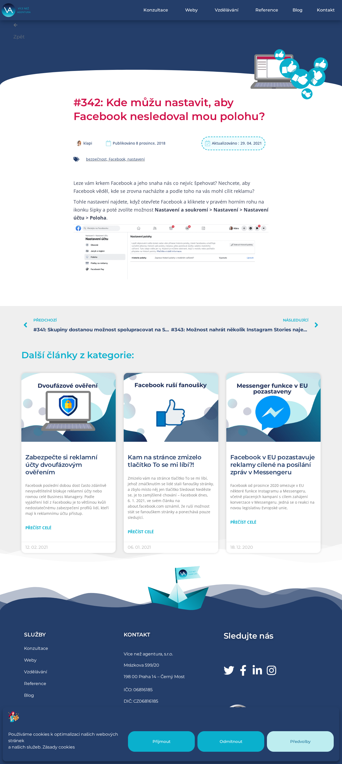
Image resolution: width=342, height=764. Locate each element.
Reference (266, 10)
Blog (297, 10)
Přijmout (161, 741)
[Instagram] (271, 670)
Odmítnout (231, 741)
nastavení (136, 159)
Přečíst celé (38, 527)
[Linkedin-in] (257, 670)
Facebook (117, 159)
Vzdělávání (226, 10)
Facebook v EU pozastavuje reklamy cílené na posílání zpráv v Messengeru (272, 464)
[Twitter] (229, 670)
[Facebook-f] (243, 670)
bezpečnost (96, 159)
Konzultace (155, 10)
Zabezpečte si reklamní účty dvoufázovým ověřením (61, 464)
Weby (191, 10)
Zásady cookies (58, 747)
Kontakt (326, 10)
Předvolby (300, 741)
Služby (35, 634)
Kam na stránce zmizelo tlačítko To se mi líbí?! (164, 460)
